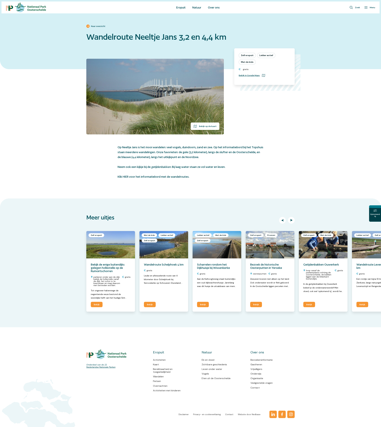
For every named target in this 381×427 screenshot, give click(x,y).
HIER (125, 176)
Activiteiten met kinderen (167, 390)
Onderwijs (255, 373)
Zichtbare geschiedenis (214, 364)
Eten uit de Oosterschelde (216, 378)
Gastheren (256, 364)
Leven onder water (212, 369)
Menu (372, 7)
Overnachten (160, 385)
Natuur (196, 7)
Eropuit (181, 7)
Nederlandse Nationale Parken (100, 367)
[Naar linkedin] (273, 414)
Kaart (156, 364)
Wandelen (158, 376)
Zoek (357, 7)
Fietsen (157, 381)
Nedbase (256, 414)
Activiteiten (159, 359)
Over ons (214, 7)
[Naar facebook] (282, 414)
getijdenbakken (161, 166)
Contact (255, 387)
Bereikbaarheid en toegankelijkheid (162, 370)
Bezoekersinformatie (261, 359)
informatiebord (233, 147)
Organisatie (256, 378)
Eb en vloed (208, 359)
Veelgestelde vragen (261, 382)
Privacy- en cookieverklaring (207, 414)
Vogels (205, 373)
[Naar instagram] (291, 414)
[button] (282, 220)
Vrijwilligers (256, 369)
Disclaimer (184, 414)
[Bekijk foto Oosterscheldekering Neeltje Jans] (155, 96)
